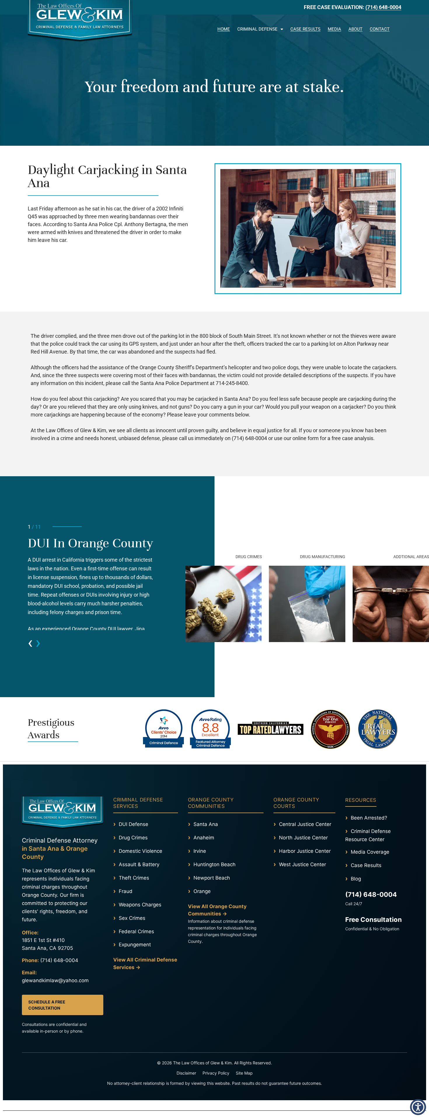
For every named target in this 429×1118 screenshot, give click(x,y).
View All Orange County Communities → (217, 910)
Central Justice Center (305, 824)
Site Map (244, 1072)
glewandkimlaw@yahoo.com (55, 980)
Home (223, 29)
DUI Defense (133, 824)
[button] (398, 27)
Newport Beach (211, 878)
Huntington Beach (214, 864)
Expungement (135, 945)
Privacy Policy (216, 1072)
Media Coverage (370, 852)
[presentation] (30, 642)
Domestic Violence (140, 851)
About (355, 29)
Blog (356, 879)
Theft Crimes (134, 878)
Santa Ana (205, 824)
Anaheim (203, 838)
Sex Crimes (132, 918)
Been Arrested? (369, 818)
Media (334, 29)
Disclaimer (186, 1072)
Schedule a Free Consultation (46, 1004)
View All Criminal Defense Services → (145, 963)
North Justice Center (303, 838)
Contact (380, 29)
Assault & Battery (139, 864)
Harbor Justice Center (305, 851)
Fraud (125, 891)
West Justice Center (302, 864)
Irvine (199, 851)
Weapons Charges (140, 905)
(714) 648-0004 (383, 7)
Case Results (305, 29)
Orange (202, 891)
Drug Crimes (133, 838)
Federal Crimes (136, 931)
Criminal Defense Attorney (60, 849)
